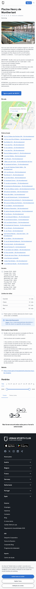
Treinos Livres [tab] (13, 395)
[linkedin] (18, 451)
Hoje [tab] (3, 384)
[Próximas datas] (33, 384)
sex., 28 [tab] (25, 384)
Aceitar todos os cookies (18, 576)
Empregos (7, 507)
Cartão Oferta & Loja (10, 525)
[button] (18, 462)
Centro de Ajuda (9, 557)
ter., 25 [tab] (10, 384)
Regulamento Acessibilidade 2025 (14, 528)
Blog (5, 518)
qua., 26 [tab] (15, 384)
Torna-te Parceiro (9, 541)
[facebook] (5, 451)
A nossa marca (8, 521)
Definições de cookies (18, 585)
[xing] (22, 451)
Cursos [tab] (5, 395)
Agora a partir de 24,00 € (11, 93)
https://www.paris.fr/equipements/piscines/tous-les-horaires (18, 372)
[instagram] (14, 451)
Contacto (7, 514)
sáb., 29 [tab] (30, 384)
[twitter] (9, 451)
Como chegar (15, 111)
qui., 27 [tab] (20, 384)
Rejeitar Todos (18, 581)
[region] (18, 575)
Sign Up (29, 3)
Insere (7, 322)
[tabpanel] (18, 414)
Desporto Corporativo (11, 537)
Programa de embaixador (11, 548)
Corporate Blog (9, 544)
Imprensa (7, 511)
